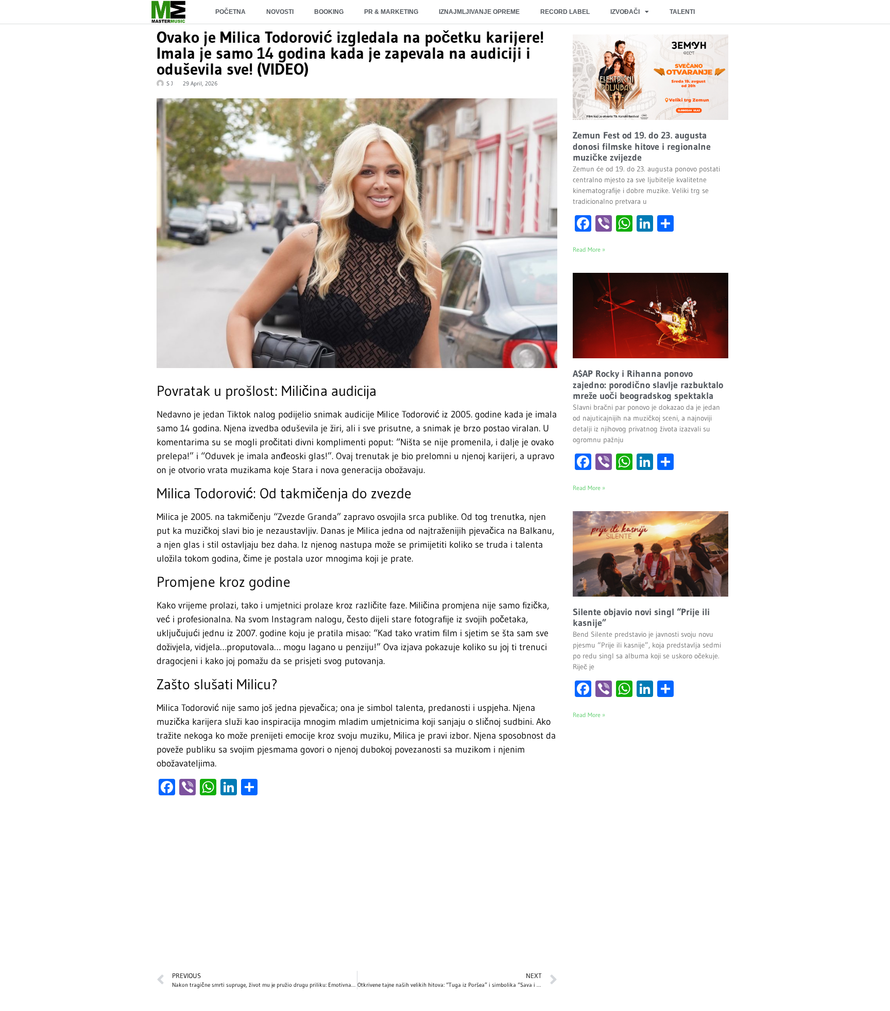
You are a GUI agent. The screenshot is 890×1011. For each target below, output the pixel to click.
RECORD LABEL (565, 11)
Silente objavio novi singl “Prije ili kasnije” (641, 617)
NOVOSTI (280, 11)
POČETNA (230, 11)
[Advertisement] (357, 888)
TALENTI (682, 11)
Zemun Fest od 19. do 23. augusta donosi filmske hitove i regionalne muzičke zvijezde (642, 146)
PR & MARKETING (391, 11)
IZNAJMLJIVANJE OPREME (479, 11)
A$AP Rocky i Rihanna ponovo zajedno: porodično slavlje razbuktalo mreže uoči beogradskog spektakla (648, 385)
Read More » (589, 249)
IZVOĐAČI (625, 11)
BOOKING (329, 11)
